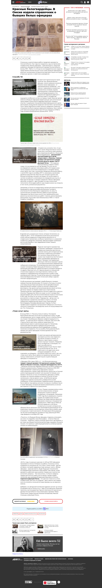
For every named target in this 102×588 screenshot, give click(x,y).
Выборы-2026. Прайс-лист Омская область (55, 558)
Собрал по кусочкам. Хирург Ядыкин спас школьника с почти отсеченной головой (80, 48)
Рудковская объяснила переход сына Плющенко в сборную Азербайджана (79, 83)
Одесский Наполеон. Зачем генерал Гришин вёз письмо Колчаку (51, 526)
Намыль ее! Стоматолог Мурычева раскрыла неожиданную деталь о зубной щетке (79, 53)
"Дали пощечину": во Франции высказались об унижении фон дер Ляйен (79, 88)
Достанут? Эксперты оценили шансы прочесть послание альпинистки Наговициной (80, 69)
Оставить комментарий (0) (51, 501)
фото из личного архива (34, 54)
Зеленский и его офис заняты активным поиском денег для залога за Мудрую (77, 12)
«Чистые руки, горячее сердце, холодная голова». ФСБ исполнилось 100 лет (27, 526)
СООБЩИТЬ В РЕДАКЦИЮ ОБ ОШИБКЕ (32, 560)
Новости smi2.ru (17, 554)
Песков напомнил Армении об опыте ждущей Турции (79, 99)
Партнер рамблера (37, 582)
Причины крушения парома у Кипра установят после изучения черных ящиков (77, 25)
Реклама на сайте (28, 558)
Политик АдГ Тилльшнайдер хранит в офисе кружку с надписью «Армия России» (77, 38)
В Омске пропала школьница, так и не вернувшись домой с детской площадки (76, 31)
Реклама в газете (39, 558)
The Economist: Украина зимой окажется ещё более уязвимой (78, 93)
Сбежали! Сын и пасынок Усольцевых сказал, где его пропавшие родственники (80, 63)
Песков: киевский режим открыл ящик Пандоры (78, 104)
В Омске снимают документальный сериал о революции (51, 531)
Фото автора (51, 457)
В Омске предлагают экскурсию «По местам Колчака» (27, 531)
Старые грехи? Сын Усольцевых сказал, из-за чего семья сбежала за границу (80, 74)
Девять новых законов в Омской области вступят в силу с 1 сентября (76, 18)
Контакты (70, 558)
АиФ (48, 230)
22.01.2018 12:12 (15, 6)
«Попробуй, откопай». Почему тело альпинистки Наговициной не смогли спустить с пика (80, 58)
